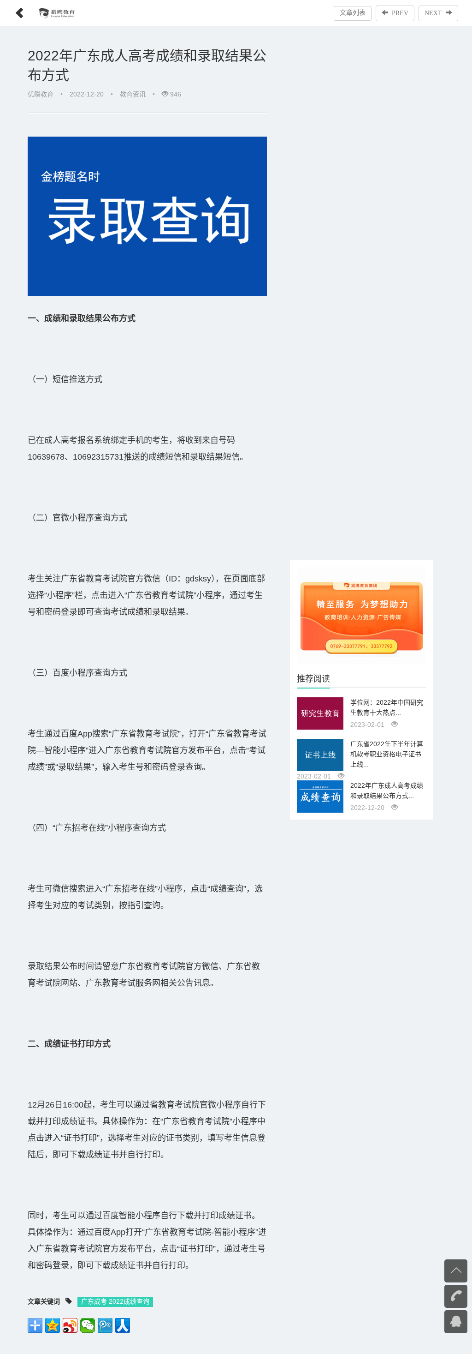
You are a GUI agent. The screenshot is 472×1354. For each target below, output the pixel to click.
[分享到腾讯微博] (105, 1325)
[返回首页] (12, 10)
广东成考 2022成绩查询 (115, 1301)
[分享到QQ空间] (52, 1325)
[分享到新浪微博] (70, 1325)
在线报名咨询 (437, 1320)
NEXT (433, 13)
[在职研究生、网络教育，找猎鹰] (361, 615)
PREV (400, 13)
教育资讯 (133, 94)
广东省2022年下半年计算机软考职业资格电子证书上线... (386, 754)
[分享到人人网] (122, 1325)
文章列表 (353, 12)
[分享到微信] (87, 1325)
